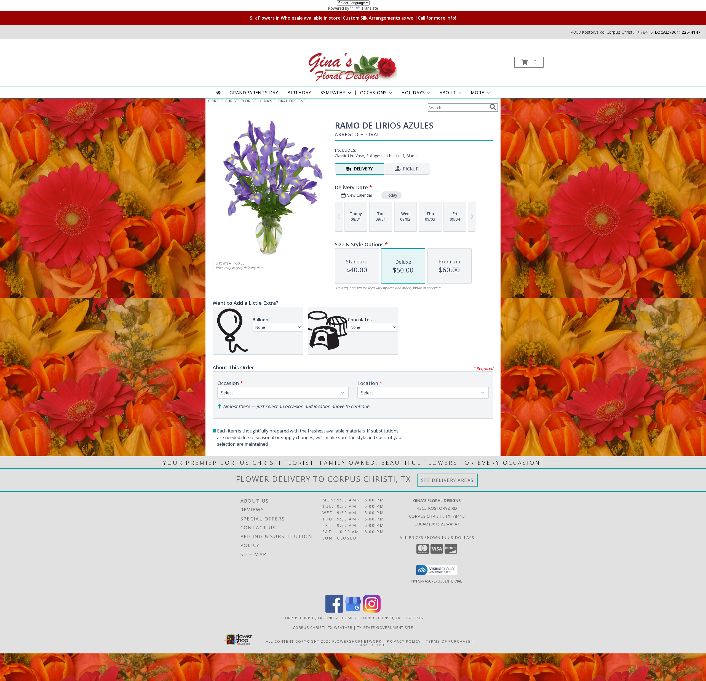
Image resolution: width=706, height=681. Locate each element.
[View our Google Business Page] (353, 611)
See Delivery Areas (447, 480)
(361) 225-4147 (685, 32)
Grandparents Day (254, 93)
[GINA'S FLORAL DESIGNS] (352, 60)
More (477, 93)
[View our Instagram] (372, 611)
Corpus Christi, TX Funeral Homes (319, 617)
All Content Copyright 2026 (298, 641)
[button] (529, 62)
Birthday (299, 93)
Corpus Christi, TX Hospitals (392, 617)
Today (391, 195)
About (448, 93)
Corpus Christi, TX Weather (322, 627)
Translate (369, 8)
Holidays (413, 93)
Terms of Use (370, 644)
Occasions (373, 93)
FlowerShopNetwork (357, 641)
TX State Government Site (385, 627)
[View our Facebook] (334, 611)
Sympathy (333, 93)
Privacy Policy (404, 641)
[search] (493, 107)
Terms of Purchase (448, 641)
